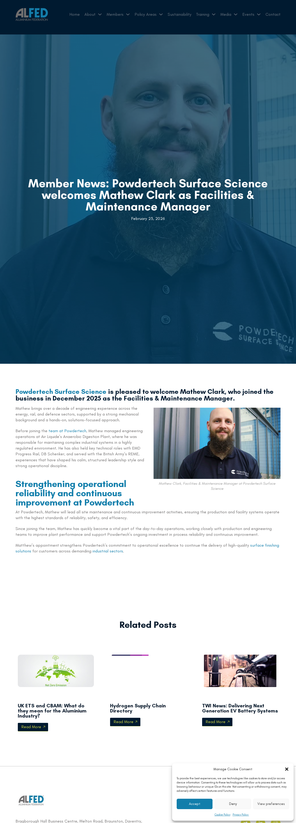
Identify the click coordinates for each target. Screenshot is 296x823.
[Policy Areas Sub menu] (161, 14)
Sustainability (179, 14)
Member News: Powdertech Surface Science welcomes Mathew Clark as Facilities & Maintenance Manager (148, 194)
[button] (286, 769)
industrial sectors (107, 551)
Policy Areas (146, 14)
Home (74, 14)
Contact (273, 14)
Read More (31, 726)
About (90, 14)
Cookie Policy (222, 814)
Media (225, 14)
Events (248, 14)
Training (202, 14)
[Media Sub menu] (236, 14)
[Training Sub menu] (214, 14)
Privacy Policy (241, 814)
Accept (194, 804)
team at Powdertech (67, 430)
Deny (233, 804)
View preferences (271, 804)
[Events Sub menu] (259, 14)
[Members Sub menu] (128, 14)
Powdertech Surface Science (60, 391)
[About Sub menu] (100, 14)
